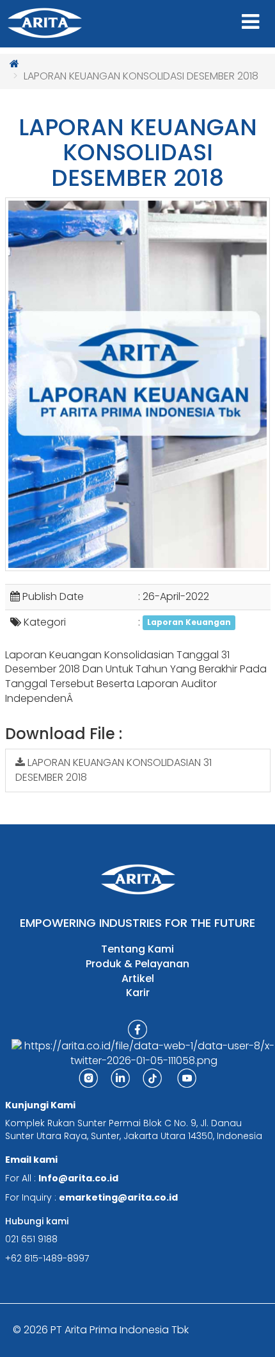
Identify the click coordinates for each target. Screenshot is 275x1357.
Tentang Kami (137, 949)
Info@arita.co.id (78, 1178)
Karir (138, 993)
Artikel (138, 979)
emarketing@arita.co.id (118, 1197)
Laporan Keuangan (189, 622)
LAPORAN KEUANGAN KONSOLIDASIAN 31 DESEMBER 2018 (113, 770)
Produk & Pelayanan (137, 964)
